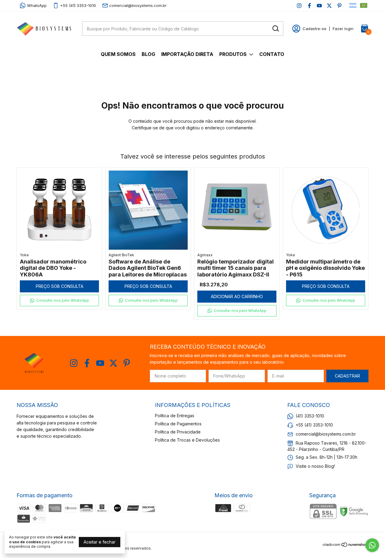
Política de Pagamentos (178, 423)
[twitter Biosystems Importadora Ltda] (329, 6)
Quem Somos (118, 54)
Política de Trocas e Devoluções (187, 439)
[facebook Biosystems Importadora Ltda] (309, 6)
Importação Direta (187, 54)
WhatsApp (37, 5)
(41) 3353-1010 (310, 415)
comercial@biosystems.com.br (138, 5)
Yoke (24, 255)
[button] (59, 300)
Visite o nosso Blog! (315, 466)
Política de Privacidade (178, 431)
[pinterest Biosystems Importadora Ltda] (339, 6)
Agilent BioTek (121, 255)
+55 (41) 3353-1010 (78, 5)
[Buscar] (275, 28)
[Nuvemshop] (345, 545)
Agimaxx (205, 255)
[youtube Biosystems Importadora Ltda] (319, 6)
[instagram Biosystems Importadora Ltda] (299, 6)
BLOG (148, 54)
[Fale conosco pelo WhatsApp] (372, 545)
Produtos (233, 54)
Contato (271, 54)
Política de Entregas (174, 415)
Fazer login (343, 28)
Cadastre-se (314, 28)
